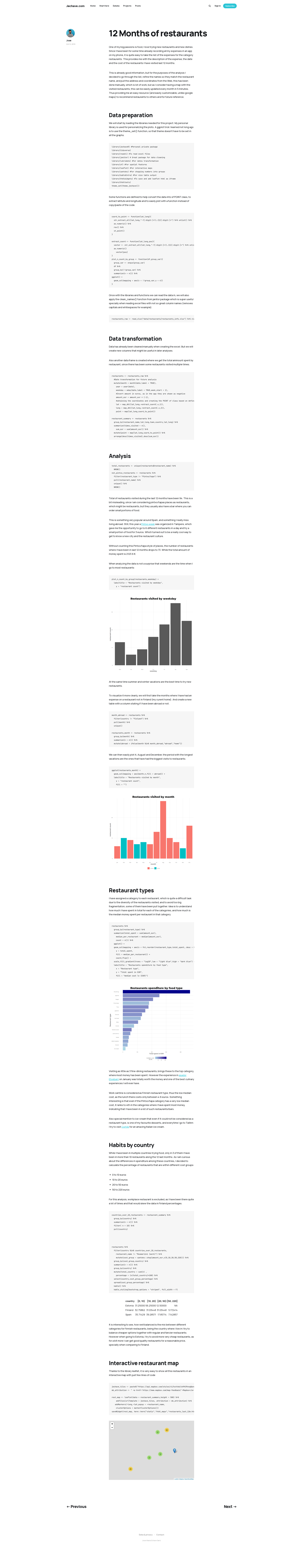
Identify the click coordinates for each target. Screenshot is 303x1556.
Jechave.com (75, 5)
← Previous (76, 1506)
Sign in (218, 5)
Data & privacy (146, 1534)
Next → (230, 1506)
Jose (68, 40)
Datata (116, 5)
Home (93, 5)
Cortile (125, 1126)
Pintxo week (148, 524)
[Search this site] (210, 6)
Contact (160, 1534)
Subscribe (230, 6)
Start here (104, 5)
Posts (138, 5)
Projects (127, 5)
